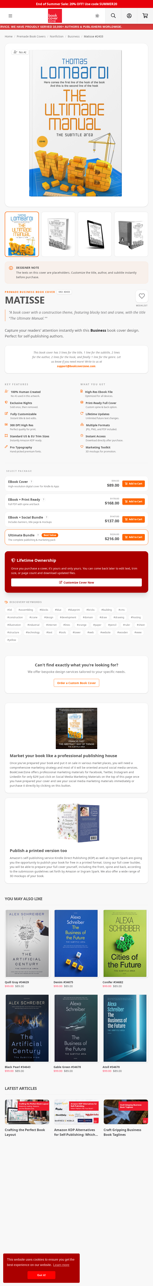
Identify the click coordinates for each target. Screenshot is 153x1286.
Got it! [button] (41, 1275)
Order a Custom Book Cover (76, 683)
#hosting (136, 617)
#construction (15, 617)
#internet (51, 625)
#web (90, 632)
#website (105, 632)
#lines (66, 625)
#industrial (33, 625)
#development (68, 617)
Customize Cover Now (79, 582)
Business (74, 36)
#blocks (44, 609)
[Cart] (145, 16)
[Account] (129, 16)
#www (137, 632)
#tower (77, 632)
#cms (122, 609)
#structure (13, 632)
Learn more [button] (61, 1265)
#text (49, 632)
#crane (33, 617)
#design (48, 617)
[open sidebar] (10, 16)
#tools (62, 632)
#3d (9, 609)
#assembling (26, 609)
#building (106, 609)
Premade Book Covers (31, 36)
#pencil (112, 625)
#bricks (90, 609)
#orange (81, 625)
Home (9, 36)
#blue (58, 609)
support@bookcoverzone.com (76, 366)
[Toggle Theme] (97, 16)
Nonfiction (57, 36)
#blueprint (74, 609)
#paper (97, 625)
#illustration (14, 625)
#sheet (141, 625)
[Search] (113, 16)
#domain (88, 617)
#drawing (119, 617)
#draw (103, 617)
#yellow (11, 640)
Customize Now (79, 125)
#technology (33, 632)
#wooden (122, 632)
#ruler (126, 625)
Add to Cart (135, 483)
